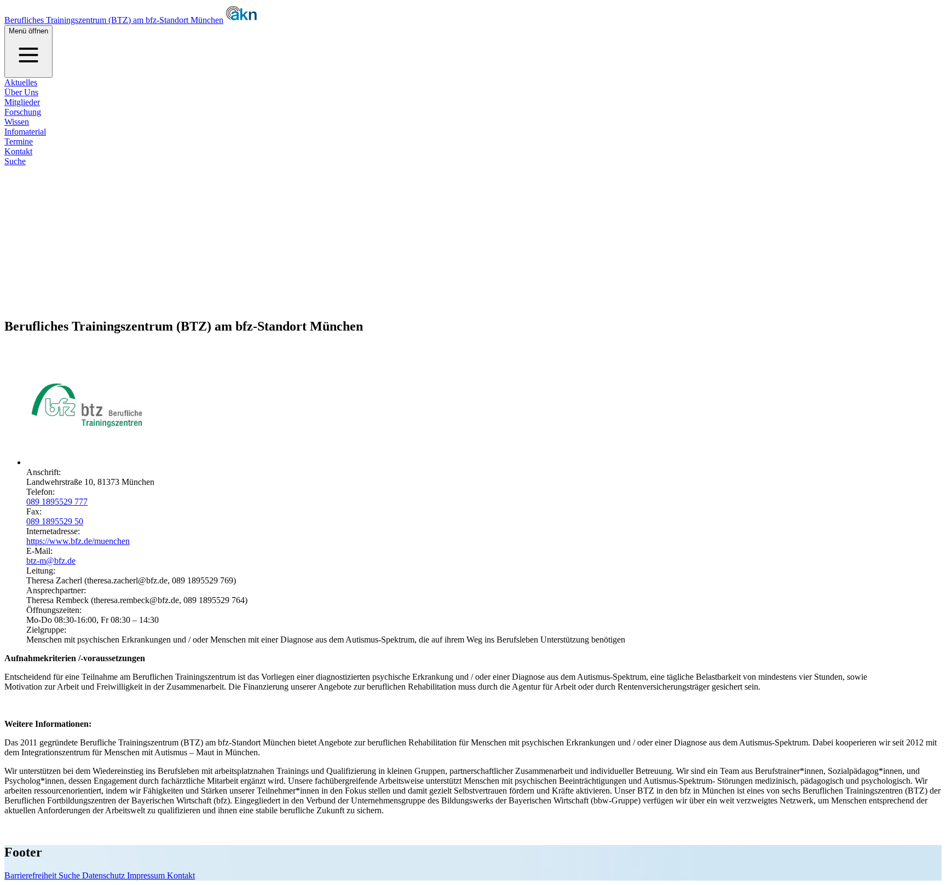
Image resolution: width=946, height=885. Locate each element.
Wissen (16, 121)
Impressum (147, 875)
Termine (18, 141)
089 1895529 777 (57, 501)
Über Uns (21, 92)
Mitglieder (22, 102)
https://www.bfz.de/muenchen (78, 541)
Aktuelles (20, 82)
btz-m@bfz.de (51, 560)
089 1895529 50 (54, 521)
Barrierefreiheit (31, 875)
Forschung (22, 112)
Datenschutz (104, 875)
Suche (15, 161)
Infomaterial (25, 131)
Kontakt (18, 151)
